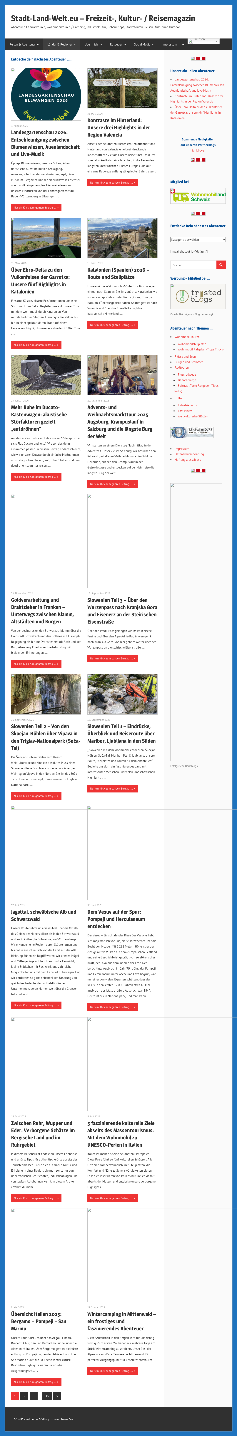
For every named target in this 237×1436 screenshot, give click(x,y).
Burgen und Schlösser (189, 362)
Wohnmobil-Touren (187, 337)
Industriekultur (187, 405)
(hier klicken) (198, 144)
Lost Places (185, 411)
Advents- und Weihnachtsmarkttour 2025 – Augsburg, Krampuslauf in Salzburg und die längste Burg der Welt (119, 421)
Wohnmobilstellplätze (192, 344)
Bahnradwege (187, 380)
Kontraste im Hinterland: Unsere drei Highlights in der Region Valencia (118, 127)
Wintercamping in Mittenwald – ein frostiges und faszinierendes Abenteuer (121, 1321)
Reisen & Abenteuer (22, 44)
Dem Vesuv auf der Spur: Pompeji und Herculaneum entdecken (116, 919)
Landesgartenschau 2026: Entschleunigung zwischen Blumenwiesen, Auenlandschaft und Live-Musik (197, 84)
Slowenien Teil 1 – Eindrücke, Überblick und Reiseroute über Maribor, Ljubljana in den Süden (121, 733)
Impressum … (171, 44)
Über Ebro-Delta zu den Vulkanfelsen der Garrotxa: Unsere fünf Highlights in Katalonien (196, 112)
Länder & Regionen (60, 44)
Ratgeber (116, 44)
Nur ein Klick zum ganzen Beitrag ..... (35, 207)
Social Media (142, 44)
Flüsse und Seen (185, 356)
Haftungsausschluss (188, 459)
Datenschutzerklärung (189, 454)
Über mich (91, 44)
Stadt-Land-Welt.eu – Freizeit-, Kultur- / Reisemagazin (103, 18)
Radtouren (182, 367)
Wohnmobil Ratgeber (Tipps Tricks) (201, 349)
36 (47, 1396)
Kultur (179, 398)
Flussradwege (187, 374)
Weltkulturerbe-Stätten (193, 416)
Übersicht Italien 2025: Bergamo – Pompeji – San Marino (38, 1321)
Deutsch (199, 39)
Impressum (182, 449)
